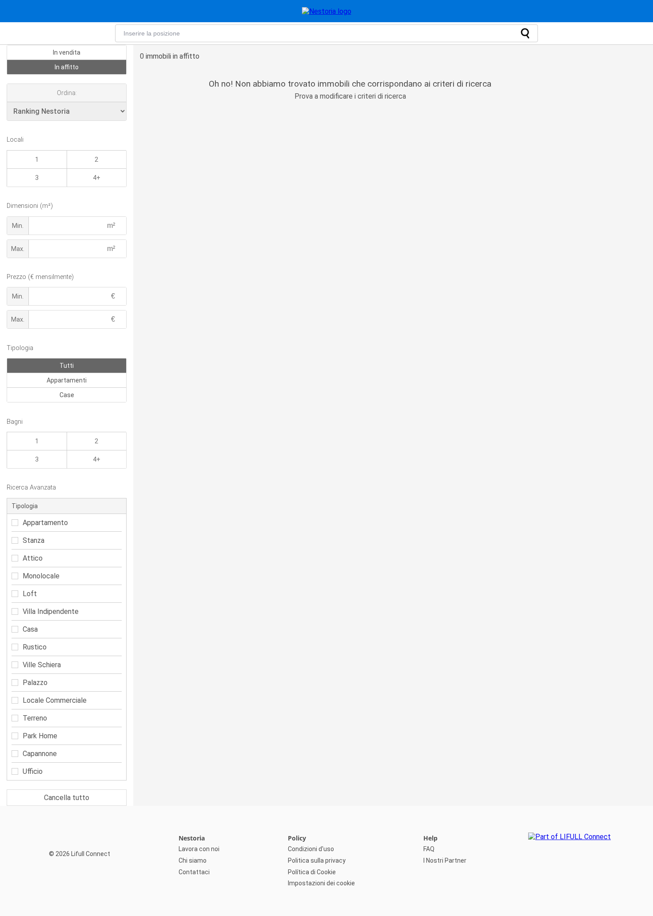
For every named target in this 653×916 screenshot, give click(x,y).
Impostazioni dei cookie (321, 883)
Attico (33, 558)
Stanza (33, 540)
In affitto (67, 67)
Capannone (40, 753)
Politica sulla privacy (317, 860)
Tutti (67, 365)
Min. (18, 225)
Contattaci (194, 872)
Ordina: (67, 92)
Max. (17, 248)
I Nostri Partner (444, 860)
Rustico (35, 647)
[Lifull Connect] (569, 860)
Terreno (35, 718)
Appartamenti (67, 380)
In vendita (66, 52)
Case (67, 394)
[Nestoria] (326, 11)
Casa (30, 629)
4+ (96, 177)
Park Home (40, 736)
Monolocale (41, 576)
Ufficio (33, 771)
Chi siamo (193, 860)
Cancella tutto (66, 797)
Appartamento (45, 522)
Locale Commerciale (55, 700)
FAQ (428, 848)
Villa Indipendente (51, 611)
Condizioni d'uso (311, 848)
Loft (30, 593)
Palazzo (35, 682)
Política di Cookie (312, 872)
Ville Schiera (42, 665)
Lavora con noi (199, 848)
